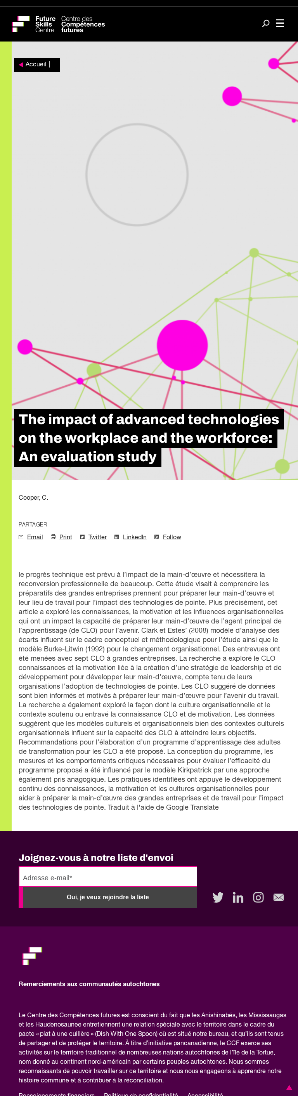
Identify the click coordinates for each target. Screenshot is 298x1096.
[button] (288, 1087)
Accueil (36, 65)
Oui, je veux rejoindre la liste (108, 897)
